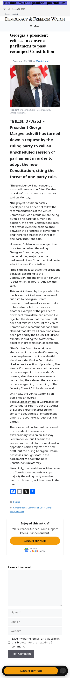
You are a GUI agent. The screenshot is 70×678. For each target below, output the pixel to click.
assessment (28, 402)
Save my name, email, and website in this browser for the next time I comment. (36, 642)
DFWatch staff (42, 61)
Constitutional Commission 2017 (29, 507)
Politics (16, 501)
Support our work (35, 541)
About (7, 14)
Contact (15, 14)
